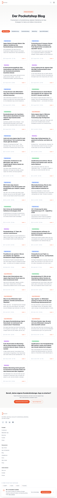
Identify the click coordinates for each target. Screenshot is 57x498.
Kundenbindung (25, 31)
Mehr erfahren (12, 494)
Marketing (34, 31)
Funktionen (4, 430)
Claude (11, 485)
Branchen (4, 435)
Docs (3, 457)
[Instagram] (6, 422)
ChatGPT (5, 485)
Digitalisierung (15, 31)
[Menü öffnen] (54, 2)
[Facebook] (3, 422)
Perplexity (24, 485)
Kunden (3, 437)
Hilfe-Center (4, 460)
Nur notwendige (35, 492)
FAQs (3, 462)
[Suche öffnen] (50, 2)
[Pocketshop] (28, 413)
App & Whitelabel (44, 31)
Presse (3, 475)
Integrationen (4, 455)
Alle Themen (6, 31)
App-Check (4, 447)
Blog (3, 452)
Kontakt (3, 473)
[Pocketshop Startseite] (5, 2)
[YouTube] (13, 422)
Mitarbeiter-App (5, 432)
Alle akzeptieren (46, 492)
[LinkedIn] (9, 422)
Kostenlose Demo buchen (22, 401)
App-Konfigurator (5, 450)
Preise (3, 440)
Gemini (17, 485)
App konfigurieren (37, 401)
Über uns (4, 470)
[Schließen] (53, 492)
